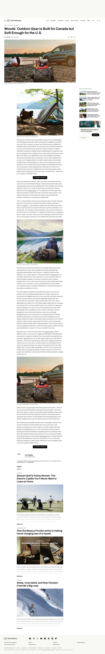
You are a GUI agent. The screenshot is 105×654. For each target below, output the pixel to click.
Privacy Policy (83, 137)
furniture (54, 416)
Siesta (26, 412)
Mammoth (27, 338)
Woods (24, 142)
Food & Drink (60, 20)
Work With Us (24, 647)
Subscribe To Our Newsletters (10, 642)
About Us (30, 642)
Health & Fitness (75, 20)
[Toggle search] (100, 21)
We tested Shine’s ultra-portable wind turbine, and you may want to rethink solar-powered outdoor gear (93, 110)
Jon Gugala (8, 37)
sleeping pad (43, 436)
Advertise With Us (32, 644)
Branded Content (21, 528)
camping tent (55, 274)
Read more (19, 524)
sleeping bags (32, 190)
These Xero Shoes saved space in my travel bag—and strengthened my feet (93, 104)
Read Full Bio (31, 462)
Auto (93, 20)
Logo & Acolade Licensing (9, 644)
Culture (67, 20)
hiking (27, 429)
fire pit (35, 162)
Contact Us (55, 642)
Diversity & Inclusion (32, 647)
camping (25, 205)
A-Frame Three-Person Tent (51, 268)
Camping (19, 469)
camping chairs (49, 331)
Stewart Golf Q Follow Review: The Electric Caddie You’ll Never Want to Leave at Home (93, 93)
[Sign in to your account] (98, 21)
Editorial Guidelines (81, 642)
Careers (18, 647)
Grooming (53, 20)
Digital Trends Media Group (9, 647)
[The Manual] (14, 20)
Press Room (54, 647)
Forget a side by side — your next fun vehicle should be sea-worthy (93, 99)
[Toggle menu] (5, 20)
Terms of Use (40, 647)
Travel (88, 20)
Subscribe (95, 135)
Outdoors (82, 20)
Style (47, 20)
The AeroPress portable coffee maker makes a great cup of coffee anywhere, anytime (93, 116)
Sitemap (59, 647)
